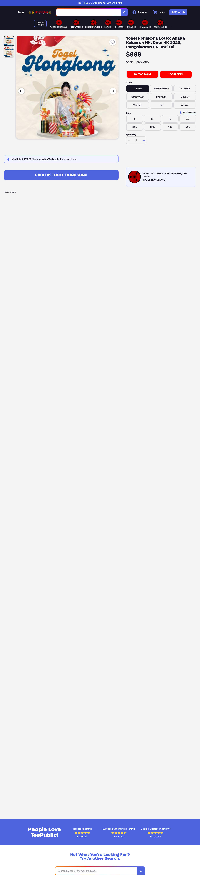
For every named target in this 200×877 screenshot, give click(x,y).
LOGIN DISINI (176, 74)
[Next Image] (113, 91)
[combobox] (88, 12)
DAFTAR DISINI (142, 74)
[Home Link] (40, 12)
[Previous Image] (21, 91)
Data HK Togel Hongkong (61, 175)
